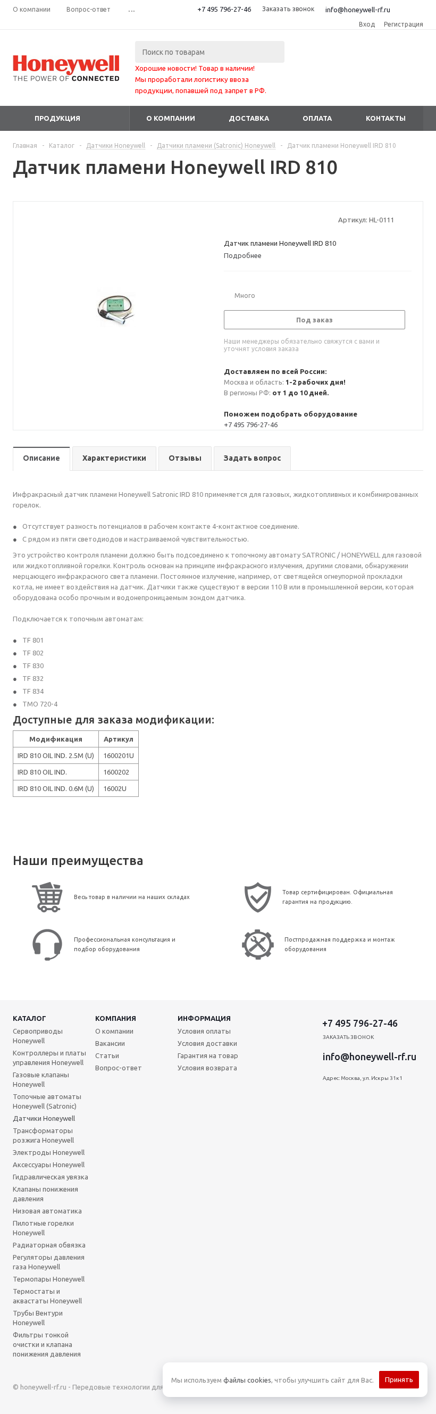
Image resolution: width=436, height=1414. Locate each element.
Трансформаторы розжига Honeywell (43, 1135)
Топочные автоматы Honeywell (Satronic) (47, 1101)
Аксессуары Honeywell (49, 1164)
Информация (204, 1018)
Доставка (249, 118)
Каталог (29, 1018)
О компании (170, 118)
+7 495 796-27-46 (224, 9)
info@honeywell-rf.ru (357, 9)
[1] (229, 219)
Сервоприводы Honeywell (38, 1035)
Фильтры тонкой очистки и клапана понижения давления (47, 1344)
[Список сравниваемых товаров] (306, 76)
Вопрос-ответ (118, 1067)
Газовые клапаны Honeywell (41, 1079)
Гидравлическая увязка (50, 1176)
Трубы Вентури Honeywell (38, 1317)
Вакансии (110, 1043)
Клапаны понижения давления (45, 1193)
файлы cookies (247, 1380)
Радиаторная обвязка (49, 1245)
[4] (259, 219)
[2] (239, 219)
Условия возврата (207, 1067)
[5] (269, 219)
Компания (115, 1018)
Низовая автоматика (47, 1211)
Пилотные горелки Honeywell (43, 1227)
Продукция (57, 118)
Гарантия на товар (208, 1055)
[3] (249, 219)
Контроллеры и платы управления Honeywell (49, 1057)
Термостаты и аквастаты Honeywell (47, 1295)
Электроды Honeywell (49, 1152)
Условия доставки (207, 1043)
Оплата (317, 118)
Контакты (386, 118)
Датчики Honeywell (44, 1118)
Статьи (107, 1055)
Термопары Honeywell (49, 1279)
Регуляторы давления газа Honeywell (49, 1261)
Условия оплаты (204, 1031)
